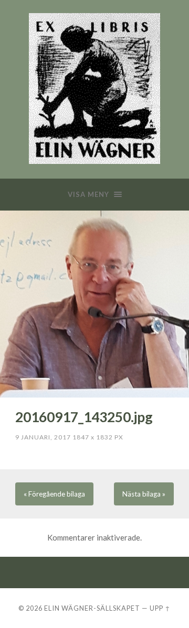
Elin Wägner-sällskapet (92, 608)
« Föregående (54, 494)
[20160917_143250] (94, 304)
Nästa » (143, 494)
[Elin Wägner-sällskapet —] (94, 88)
